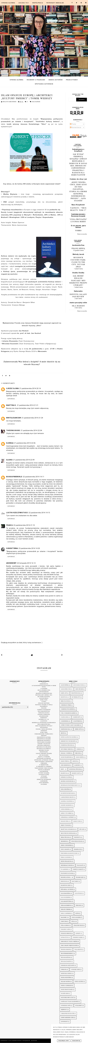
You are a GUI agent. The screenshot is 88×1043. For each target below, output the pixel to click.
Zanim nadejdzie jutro (67, 1017)
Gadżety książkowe (44, 709)
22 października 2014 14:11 (33, 477)
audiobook (44, 781)
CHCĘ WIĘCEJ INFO (63, 1040)
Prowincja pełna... (66, 877)
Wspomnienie (44, 771)
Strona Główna (8, 2)
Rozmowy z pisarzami (36, 79)
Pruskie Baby (80, 877)
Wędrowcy (64, 1009)
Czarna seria (64, 717)
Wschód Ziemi (65, 993)
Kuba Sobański (65, 789)
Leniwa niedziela (65, 809)
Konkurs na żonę (66, 777)
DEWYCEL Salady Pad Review (78, 295)
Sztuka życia (64, 937)
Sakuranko (78, 291)
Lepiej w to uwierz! (66, 813)
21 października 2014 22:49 (24, 460)
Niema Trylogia (65, 837)
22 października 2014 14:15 (39, 512)
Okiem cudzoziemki (66, 845)
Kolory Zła (64, 773)
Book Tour (43, 699)
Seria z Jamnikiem (66, 913)
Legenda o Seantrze (66, 801)
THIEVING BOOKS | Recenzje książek (78, 215)
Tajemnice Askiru (78, 937)
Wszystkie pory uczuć (67, 997)
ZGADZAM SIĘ (76, 1040)
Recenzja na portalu (44, 748)
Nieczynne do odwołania (68, 833)
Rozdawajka (44, 751)
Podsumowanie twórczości (44, 734)
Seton (77, 913)
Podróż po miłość (78, 869)
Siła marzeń (78, 306)
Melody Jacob (78, 254)
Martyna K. (11, 405)
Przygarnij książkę (44, 742)
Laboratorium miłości (67, 797)
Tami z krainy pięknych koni (69, 945)
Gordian (78, 749)
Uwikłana (63, 969)
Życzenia (44, 784)
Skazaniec (64, 917)
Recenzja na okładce (44, 747)
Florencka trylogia (67, 745)
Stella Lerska (65, 925)
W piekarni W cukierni (43, 766)
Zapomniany (64, 1021)
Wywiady (44, 776)
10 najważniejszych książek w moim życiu (44, 686)
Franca (9, 525)
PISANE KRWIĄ (78, 248)
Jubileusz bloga (43, 712)
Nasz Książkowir (78, 205)
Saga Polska (78, 893)
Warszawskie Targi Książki (44, 768)
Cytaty (44, 701)
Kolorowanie (43, 716)
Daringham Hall (65, 729)
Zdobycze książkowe (44, 779)
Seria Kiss (78, 905)
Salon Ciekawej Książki (44, 753)
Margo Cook (77, 821)
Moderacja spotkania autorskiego (44, 722)
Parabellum (77, 849)
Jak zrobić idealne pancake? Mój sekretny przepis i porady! (78, 280)
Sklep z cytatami (44, 756)
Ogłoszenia (36, 101)
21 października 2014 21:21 (27, 405)
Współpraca (37, 2)
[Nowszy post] (1, 655)
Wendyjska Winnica (66, 973)
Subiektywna (12, 548)
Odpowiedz (11, 398)
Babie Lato (64, 693)
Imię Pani (77, 753)
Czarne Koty (76, 717)
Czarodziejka (65, 721)
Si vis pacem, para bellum (78, 226)
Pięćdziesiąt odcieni (66, 865)
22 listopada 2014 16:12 (26, 563)
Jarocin (74, 761)
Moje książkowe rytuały (43, 725)
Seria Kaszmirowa (66, 905)
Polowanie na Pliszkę (67, 873)
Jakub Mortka (80, 757)
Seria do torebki (66, 909)
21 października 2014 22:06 (25, 443)
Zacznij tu (24, 2)
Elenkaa (10, 443)
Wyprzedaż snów (66, 1005)
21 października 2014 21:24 (32, 418)
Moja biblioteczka (44, 724)
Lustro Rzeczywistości (17, 512)
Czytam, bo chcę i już (78, 179)
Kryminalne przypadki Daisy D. (70, 785)
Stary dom (64, 921)
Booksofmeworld (14, 477)
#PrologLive (44, 684)
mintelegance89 (13, 418)
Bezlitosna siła (75, 693)
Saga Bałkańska (65, 893)
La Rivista (43, 721)
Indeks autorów (56, 79)
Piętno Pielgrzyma (66, 861)
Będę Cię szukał (65, 701)
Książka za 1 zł (44, 719)
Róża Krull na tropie (67, 889)
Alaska (9, 460)
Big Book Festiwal (44, 696)
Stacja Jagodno (76, 917)
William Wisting (65, 981)
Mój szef (81, 829)
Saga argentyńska (66, 901)
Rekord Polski (44, 750)
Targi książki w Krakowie (44, 761)
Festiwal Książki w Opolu (44, 704)
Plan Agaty (80, 865)
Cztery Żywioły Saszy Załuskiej (70, 725)
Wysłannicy (78, 1005)
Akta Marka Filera (78, 685)
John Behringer (65, 765)
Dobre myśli (78, 729)
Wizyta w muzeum (44, 769)
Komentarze (76, 127)
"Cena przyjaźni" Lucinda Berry (78, 220)
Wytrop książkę (43, 773)
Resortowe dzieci (66, 885)
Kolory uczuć (76, 773)
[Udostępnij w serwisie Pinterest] (9, 376)
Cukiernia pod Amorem (67, 709)
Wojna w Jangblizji (66, 985)
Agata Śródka (65, 685)
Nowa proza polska (77, 841)
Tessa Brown (78, 949)
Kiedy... (63, 769)
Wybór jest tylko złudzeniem (69, 1001)
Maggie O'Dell (65, 821)
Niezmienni (64, 841)
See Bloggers (44, 755)
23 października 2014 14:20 (29, 548)
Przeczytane (72, 79)
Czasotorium (77, 721)
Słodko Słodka (78, 273)
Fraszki (43, 708)
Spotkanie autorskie (44, 758)
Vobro (78, 230)
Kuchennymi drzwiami (67, 793)
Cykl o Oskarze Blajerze (68, 713)
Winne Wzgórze (78, 981)
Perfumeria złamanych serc (69, 853)
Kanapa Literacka (44, 714)
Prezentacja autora (44, 737)
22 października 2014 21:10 (24, 525)
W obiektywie (43, 764)
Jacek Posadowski (66, 757)
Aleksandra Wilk (66, 689)
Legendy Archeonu (66, 805)
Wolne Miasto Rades (67, 989)
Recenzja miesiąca (44, 745)
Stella (73, 921)
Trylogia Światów (66, 961)
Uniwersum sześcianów (67, 965)
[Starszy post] (62, 655)
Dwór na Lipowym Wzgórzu (69, 737)
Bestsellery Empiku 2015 (44, 695)
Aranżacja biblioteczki (44, 693)
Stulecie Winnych (66, 933)
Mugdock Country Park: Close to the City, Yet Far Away (78, 262)
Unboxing (44, 763)
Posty (73, 124)
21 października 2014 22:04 (31, 430)
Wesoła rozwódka (66, 977)
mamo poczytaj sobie (78, 302)
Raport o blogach (44, 743)
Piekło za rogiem (66, 857)
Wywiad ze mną (44, 774)
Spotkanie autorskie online (43, 760)
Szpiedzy (78, 933)
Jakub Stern (64, 761)
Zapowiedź (43, 777)
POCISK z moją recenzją (44, 729)
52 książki (44, 688)
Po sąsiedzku (64, 869)
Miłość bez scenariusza (68, 829)
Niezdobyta (77, 837)
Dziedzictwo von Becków (68, 741)
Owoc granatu (65, 849)
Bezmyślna (64, 697)
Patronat (44, 730)
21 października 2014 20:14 (30, 388)
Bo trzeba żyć (76, 697)
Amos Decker (79, 689)
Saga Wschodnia (65, 897)
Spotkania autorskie (44, 84)
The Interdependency (67, 953)
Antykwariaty (44, 691)
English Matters (44, 703)
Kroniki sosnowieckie (67, 781)
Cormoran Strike (66, 705)
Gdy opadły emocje (66, 749)
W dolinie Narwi (75, 969)
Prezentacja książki (44, 738)
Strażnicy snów (65, 929)
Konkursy (43, 717)
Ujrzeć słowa (12, 388)
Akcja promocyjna (44, 690)
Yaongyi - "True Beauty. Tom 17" (78, 209)
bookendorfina (78, 245)
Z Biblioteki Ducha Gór (67, 1013)
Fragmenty (44, 706)
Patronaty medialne (55, 2)
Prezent (44, 735)
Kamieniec (77, 765)
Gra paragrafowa (44, 711)
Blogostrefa (43, 698)
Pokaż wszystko (82, 234)
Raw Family (75, 881)
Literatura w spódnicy (67, 817)
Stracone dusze (78, 925)
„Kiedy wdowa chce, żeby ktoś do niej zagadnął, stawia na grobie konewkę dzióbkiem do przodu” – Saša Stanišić (78, 191)
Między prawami (65, 825)
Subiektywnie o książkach (78, 150)
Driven (63, 733)
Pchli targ (44, 732)
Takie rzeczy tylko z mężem (69, 941)
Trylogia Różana (66, 957)
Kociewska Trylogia (75, 769)
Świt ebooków (44, 782)
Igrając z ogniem (66, 753)
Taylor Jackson (65, 949)
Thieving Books (13, 430)
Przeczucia (64, 881)
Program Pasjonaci (43, 740)
